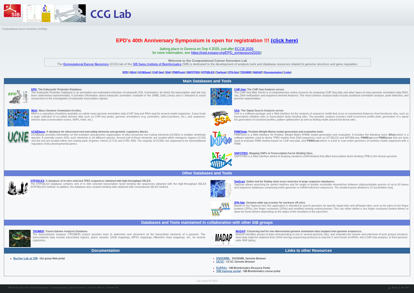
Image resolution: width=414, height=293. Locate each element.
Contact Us (112, 287)
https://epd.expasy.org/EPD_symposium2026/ (225, 53)
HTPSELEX (208, 72)
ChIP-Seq (158, 72)
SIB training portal (228, 271)
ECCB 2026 (244, 49)
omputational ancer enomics (86, 64)
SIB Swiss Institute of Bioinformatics (157, 64)
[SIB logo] (13, 15)
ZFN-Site (233, 72)
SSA (168, 72)
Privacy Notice (96, 287)
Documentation (273, 72)
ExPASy (43, 29)
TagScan (221, 72)
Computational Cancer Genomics (19, 29)
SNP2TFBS (193, 72)
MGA (133, 72)
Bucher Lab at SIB (25, 258)
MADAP (257, 72)
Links (287, 72)
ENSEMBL (223, 258)
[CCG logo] (114, 14)
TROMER (246, 72)
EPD (125, 72)
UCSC (220, 261)
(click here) (284, 40)
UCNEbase (144, 72)
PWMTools (179, 72)
